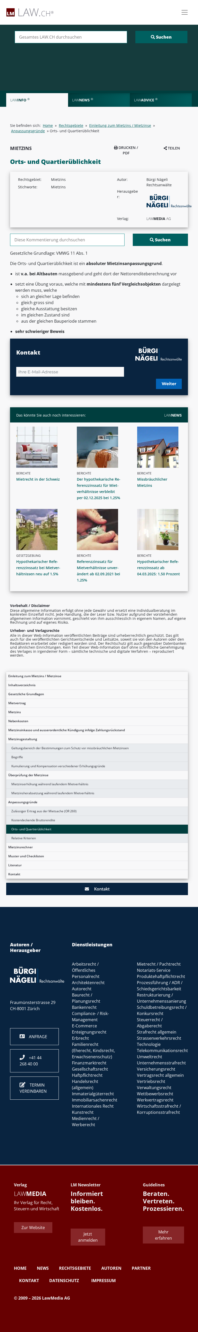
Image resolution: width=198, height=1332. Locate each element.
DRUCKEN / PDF (128, 150)
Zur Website (33, 1227)
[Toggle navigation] (184, 12)
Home (48, 125)
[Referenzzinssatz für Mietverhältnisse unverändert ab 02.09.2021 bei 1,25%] (101, 529)
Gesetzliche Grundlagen (26, 694)
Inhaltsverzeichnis (22, 685)
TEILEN (173, 148)
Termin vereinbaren (33, 1088)
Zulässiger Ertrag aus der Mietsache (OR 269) (44, 811)
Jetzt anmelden (88, 1237)
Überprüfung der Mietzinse (28, 775)
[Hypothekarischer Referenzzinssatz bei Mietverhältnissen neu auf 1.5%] (40, 529)
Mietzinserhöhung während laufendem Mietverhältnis (49, 784)
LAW (173, 415)
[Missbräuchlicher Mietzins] (161, 447)
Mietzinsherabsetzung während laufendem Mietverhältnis (52, 793)
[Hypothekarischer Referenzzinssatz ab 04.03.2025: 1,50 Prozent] (161, 529)
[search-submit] (161, 37)
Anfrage (36, 1036)
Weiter (169, 383)
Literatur (15, 865)
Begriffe (17, 757)
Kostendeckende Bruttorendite (33, 820)
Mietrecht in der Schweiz (38, 479)
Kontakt (14, 874)
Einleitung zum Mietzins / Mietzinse (34, 676)
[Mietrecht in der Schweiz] (40, 447)
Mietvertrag (17, 703)
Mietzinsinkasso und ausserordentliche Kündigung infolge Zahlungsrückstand (66, 730)
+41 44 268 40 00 (31, 1061)
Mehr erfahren (163, 1235)
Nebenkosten (18, 721)
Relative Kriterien (23, 838)
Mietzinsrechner (20, 847)
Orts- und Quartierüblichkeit (31, 829)
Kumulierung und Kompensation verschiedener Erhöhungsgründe (58, 766)
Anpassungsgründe (22, 802)
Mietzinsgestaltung (22, 739)
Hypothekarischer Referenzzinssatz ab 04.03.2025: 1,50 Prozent (158, 567)
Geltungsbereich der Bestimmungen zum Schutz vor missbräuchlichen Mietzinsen (70, 748)
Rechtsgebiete (71, 125)
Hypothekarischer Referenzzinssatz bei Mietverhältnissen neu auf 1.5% (38, 567)
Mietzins (14, 712)
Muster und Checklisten (26, 856)
